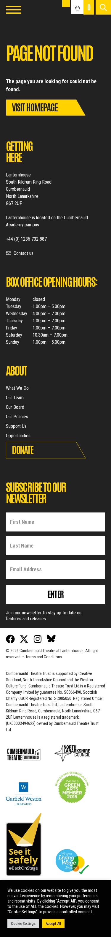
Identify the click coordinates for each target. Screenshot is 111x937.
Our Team (15, 397)
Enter (55, 593)
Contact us (23, 253)
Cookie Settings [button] (23, 923)
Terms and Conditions (43, 656)
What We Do (17, 388)
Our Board (15, 407)
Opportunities (18, 435)
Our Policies (17, 416)
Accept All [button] (53, 923)
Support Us (16, 426)
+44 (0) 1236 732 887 (26, 239)
